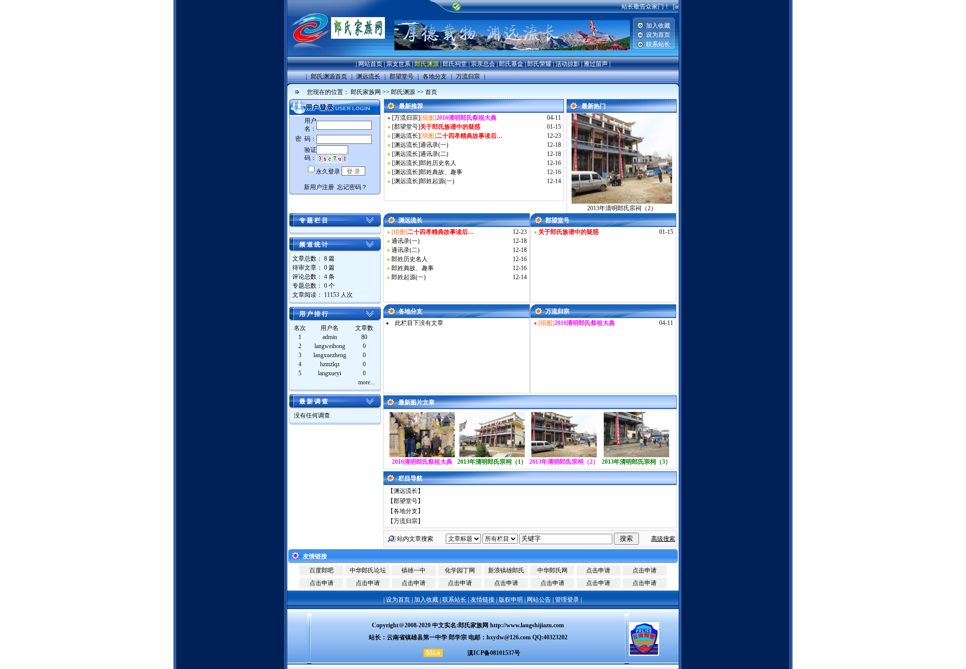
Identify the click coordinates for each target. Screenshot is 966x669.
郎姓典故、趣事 (441, 172)
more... (366, 382)
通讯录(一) (434, 144)
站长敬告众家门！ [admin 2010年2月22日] (675, 6)
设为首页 (658, 34)
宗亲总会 (483, 63)
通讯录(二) (434, 153)
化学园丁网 (460, 570)
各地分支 (405, 511)
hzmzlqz (330, 364)
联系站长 (658, 44)
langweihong (329, 346)
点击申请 (598, 570)
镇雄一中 (413, 570)
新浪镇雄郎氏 (506, 570)
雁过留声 (596, 63)
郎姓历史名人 (438, 162)
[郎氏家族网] (340, 55)
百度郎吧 (321, 570)
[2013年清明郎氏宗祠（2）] (564, 455)
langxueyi (329, 373)
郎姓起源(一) (437, 181)
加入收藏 (658, 25)
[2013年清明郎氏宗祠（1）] (492, 455)
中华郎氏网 (552, 570)
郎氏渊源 (427, 63)
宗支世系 (398, 63)
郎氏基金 (511, 63)
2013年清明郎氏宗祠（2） (622, 208)
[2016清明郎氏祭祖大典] (422, 455)
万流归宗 (406, 117)
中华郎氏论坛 (368, 570)
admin (330, 337)
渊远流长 (406, 135)
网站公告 (539, 599)
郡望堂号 (406, 126)
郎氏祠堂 (455, 63)
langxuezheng (329, 355)
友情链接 (482, 599)
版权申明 (511, 599)
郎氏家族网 (366, 92)
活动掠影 (567, 63)
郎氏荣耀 (539, 63)
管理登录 (567, 599)
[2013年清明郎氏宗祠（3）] (636, 455)
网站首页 (370, 63)
